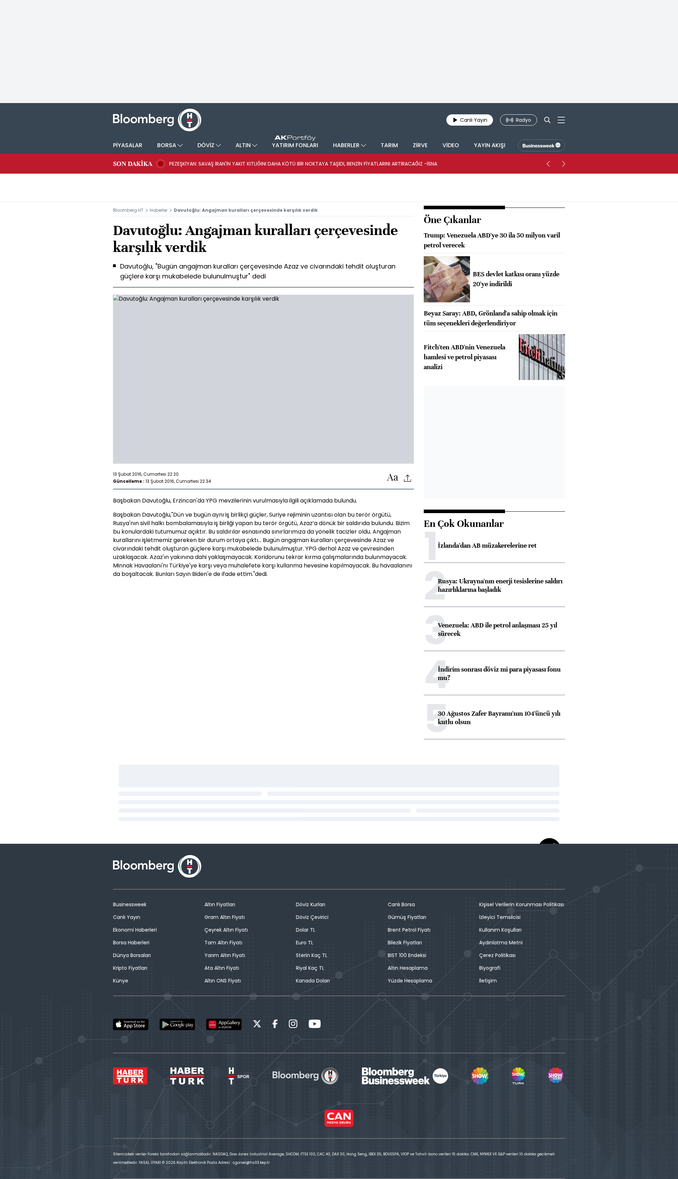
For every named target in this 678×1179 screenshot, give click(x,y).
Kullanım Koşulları (500, 929)
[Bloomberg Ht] (306, 1076)
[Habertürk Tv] (187, 1076)
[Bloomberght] (157, 120)
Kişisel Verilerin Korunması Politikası (521, 904)
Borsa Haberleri (131, 942)
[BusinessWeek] (541, 145)
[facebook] (275, 1025)
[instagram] (293, 1025)
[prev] (548, 164)
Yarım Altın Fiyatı (224, 955)
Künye (120, 980)
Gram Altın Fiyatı (224, 917)
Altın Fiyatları (219, 904)
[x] (257, 1025)
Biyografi (489, 968)
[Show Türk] (518, 1076)
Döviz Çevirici (312, 917)
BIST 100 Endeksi (407, 955)
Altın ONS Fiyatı (222, 980)
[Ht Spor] (238, 1076)
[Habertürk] (130, 1076)
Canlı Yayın (126, 917)
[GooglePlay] (177, 1024)
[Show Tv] (479, 1076)
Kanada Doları (313, 980)
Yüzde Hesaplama (410, 980)
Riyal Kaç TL (310, 968)
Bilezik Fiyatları (405, 942)
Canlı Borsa (401, 904)
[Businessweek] (405, 1076)
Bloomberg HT (128, 210)
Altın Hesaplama (408, 968)
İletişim (488, 980)
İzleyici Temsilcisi (500, 917)
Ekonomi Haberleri (135, 929)
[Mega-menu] (561, 120)
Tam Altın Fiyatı (223, 942)
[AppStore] (130, 1024)
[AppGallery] (224, 1024)
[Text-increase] (392, 477)
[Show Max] (556, 1076)
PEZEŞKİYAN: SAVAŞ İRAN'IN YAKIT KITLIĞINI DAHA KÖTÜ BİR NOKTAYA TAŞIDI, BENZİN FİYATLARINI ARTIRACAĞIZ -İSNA (303, 163)
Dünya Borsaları (132, 955)
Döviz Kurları (310, 904)
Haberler (158, 210)
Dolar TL (305, 929)
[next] (563, 164)
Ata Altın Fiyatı (221, 968)
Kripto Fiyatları (130, 968)
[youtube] (315, 1025)
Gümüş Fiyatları (407, 917)
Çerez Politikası (497, 955)
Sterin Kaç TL (311, 955)
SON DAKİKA (132, 163)
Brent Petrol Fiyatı (409, 929)
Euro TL (304, 942)
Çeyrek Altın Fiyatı (226, 929)
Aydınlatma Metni (501, 942)
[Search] (547, 120)
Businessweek (130, 904)
